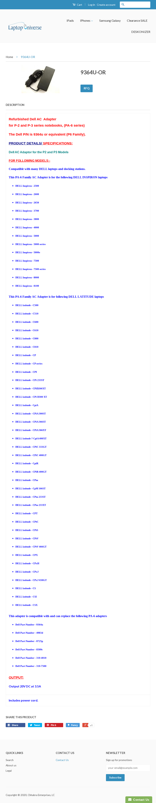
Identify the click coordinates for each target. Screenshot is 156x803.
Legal (9, 770)
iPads (70, 20)
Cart (79, 4)
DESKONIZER (140, 31)
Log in (91, 4)
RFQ (86, 88)
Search (10, 760)
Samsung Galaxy (110, 20)
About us (11, 765)
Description (15, 104)
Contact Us (62, 760)
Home (9, 57)
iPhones (85, 20)
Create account (106, 4)
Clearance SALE (137, 20)
